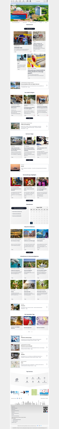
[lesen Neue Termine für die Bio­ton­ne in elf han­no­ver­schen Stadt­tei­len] (29, 147)
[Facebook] (17, 398)
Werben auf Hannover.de (15, 413)
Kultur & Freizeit (25, 22)
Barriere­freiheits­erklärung (15, 410)
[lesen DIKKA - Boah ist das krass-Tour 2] (29, 188)
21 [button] (41, 218)
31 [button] (41, 211)
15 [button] (44, 216)
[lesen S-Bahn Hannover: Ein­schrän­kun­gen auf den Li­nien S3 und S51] (16, 147)
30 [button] (39, 211)
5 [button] (36, 214)
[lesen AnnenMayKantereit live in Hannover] (16, 188)
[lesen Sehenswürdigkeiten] (29, 269)
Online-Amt (30, 28)
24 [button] (31, 220)
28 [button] (41, 220)
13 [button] (39, 216)
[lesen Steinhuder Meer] (29, 290)
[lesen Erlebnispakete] (42, 240)
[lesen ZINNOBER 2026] (23, 42)
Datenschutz (13, 409)
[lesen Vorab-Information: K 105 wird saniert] (42, 147)
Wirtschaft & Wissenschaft (33, 22)
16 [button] (47, 216)
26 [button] (36, 220)
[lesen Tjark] (21, 62)
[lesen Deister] (16, 290)
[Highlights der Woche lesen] (29, 12)
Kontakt (13, 414)
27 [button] (31, 211)
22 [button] (44, 218)
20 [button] (39, 218)
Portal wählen (38, 1)
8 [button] (44, 214)
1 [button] (44, 211)
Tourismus (40, 22)
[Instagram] (19, 398)
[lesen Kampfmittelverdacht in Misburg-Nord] (16, 105)
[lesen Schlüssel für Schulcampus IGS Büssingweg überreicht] (42, 105)
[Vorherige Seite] (27, 332)
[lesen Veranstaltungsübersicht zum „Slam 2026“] (42, 188)
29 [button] (36, 211)
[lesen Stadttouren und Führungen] (29, 240)
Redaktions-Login (14, 422)
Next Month (47, 207)
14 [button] (41, 216)
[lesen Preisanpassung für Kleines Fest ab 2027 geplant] (29, 105)
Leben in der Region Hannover (16, 22)
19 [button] (36, 218)
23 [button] (47, 218)
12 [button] (36, 216)
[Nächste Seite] (32, 332)
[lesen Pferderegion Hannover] (42, 290)
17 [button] (31, 218)
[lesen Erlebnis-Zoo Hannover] (16, 269)
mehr (29, 118)
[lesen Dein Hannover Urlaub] (16, 240)
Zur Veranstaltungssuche (19, 208)
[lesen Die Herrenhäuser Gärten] (42, 269)
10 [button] (31, 216)
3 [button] (31, 214)
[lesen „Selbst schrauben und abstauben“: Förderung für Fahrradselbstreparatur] (39, 41)
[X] (21, 398)
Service (46, 22)
